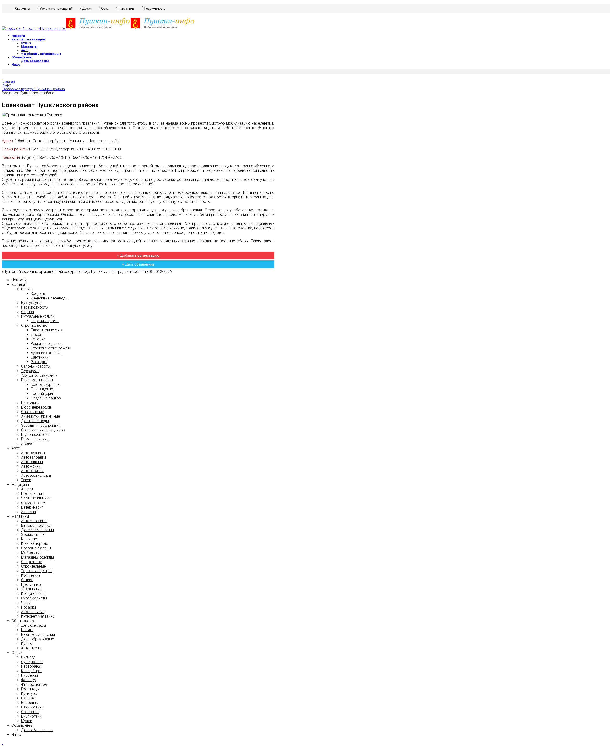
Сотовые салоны (36, 548)
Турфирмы (30, 371)
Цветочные (31, 584)
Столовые (30, 711)
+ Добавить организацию (41, 53)
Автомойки (30, 466)
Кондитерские (33, 593)
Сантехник (39, 357)
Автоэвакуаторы (36, 475)
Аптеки (27, 489)
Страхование (32, 411)
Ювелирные (31, 589)
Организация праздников (43, 430)
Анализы (28, 511)
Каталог (18, 284)
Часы (25, 602)
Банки (26, 289)
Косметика (30, 575)
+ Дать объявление (138, 264)
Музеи (26, 721)
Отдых (26, 43)
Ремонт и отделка (46, 343)
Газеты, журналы (45, 384)
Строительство (34, 325)
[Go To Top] (2, 743)
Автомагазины (34, 521)
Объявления (21, 57)
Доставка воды (35, 421)
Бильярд (28, 657)
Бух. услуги (31, 302)
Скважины (22, 8)
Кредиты (38, 293)
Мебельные (31, 552)
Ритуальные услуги (37, 316)
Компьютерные (34, 543)
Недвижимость (154, 8)
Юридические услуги (39, 375)
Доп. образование (37, 639)
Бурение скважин (46, 352)
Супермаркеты (34, 598)
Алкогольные (32, 611)
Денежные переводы (49, 298)
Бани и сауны (32, 707)
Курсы (26, 643)
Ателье (27, 443)
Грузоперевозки (35, 434)
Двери (86, 8)
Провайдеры (42, 393)
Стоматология (33, 502)
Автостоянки (32, 471)
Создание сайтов (46, 398)
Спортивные (31, 561)
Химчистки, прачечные (40, 416)
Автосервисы (33, 452)
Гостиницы (30, 689)
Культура (29, 693)
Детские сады (33, 625)
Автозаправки (33, 457)
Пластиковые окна (47, 330)
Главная (8, 81)
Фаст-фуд (29, 680)
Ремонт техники (34, 439)
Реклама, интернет (37, 380)
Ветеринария (32, 507)
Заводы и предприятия (40, 425)
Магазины (29, 46)
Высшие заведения (38, 634)
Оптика (27, 580)
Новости (18, 36)
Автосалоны (32, 461)
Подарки (28, 607)
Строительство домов (50, 348)
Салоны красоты (35, 366)
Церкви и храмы (45, 321)
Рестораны (31, 666)
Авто (24, 50)
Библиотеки (31, 716)
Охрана (27, 312)
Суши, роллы (32, 661)
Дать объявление (35, 61)
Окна (104, 8)
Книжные (29, 539)
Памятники (126, 8)
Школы (27, 630)
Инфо (15, 64)
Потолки (38, 339)
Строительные (33, 566)
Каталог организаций (28, 39)
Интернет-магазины (38, 616)
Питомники (30, 402)
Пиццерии (29, 675)
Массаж (28, 698)
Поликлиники (32, 493)
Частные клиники (35, 498)
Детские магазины (37, 530)
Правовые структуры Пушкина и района (33, 89)
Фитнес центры (34, 684)
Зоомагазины (33, 534)
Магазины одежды (37, 557)
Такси (26, 480)
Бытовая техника (36, 525)
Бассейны (29, 702)
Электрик (39, 362)
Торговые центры (36, 571)
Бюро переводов (36, 407)
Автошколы (31, 648)
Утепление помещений (56, 8)
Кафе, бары (31, 671)
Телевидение (42, 389)
